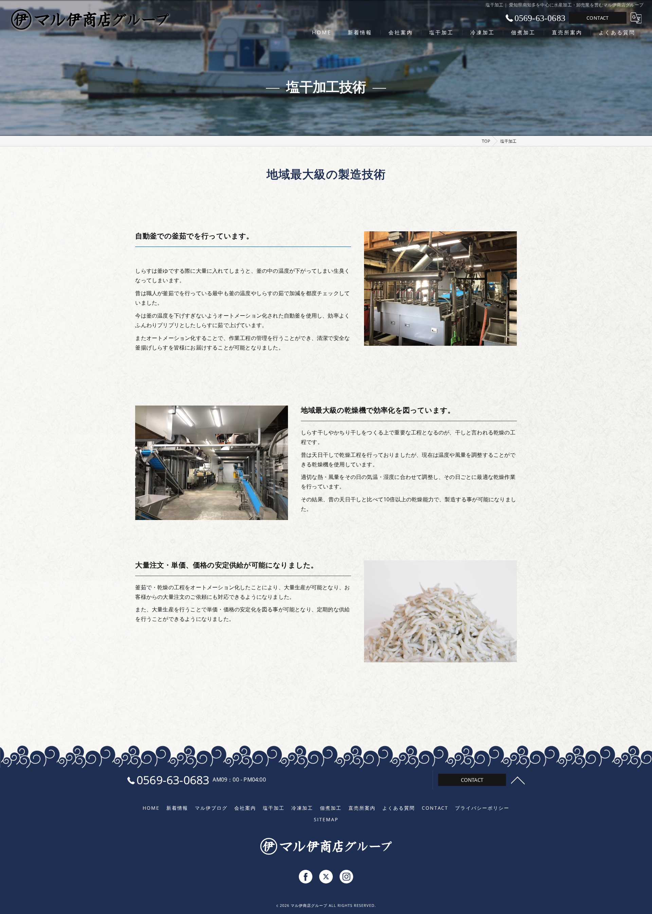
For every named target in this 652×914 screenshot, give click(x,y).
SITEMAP (326, 820)
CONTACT (597, 18)
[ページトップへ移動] (518, 780)
